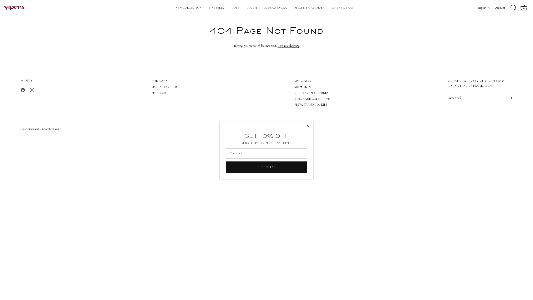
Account (500, 7)
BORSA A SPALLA (275, 7)
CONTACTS (160, 81)
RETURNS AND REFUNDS (311, 93)
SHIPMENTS (302, 87)
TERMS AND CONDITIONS (312, 99)
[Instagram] (32, 89)
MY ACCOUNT (161, 93)
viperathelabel (34, 128)
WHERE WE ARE (342, 7)
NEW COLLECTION (189, 7)
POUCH (252, 7)
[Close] (308, 126)
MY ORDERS (302, 81)
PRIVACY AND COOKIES (310, 104)
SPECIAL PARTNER (164, 87)
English (482, 7)
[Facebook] (23, 89)
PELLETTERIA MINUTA (309, 7)
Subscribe (266, 167)
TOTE (235, 7)
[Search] (513, 7)
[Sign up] (510, 98)
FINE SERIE (216, 7)
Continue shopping (288, 46)
